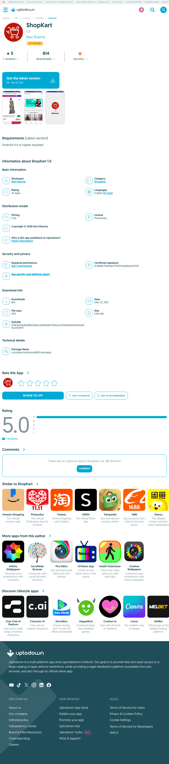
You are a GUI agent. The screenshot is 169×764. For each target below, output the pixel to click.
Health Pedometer (110, 566)
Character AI (104, 2)
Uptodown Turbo (74, 732)
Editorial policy (18, 720)
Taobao (61, 514)
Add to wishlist (81, 395)
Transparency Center (23, 726)
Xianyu (158, 514)
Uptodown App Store (73, 708)
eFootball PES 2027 (35, 2)
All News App (86, 566)
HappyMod (86, 621)
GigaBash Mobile (152, 2)
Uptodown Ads (69, 726)
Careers (14, 744)
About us (15, 708)
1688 (134, 514)
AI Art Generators (133, 2)
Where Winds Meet (16, 2)
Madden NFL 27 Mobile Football (59, 2)
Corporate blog (19, 738)
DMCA (114, 733)
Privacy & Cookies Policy (126, 714)
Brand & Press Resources (25, 732)
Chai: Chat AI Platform (13, 623)
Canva (134, 621)
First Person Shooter (85, 2)
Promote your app (71, 720)
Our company (18, 714)
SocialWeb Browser (37, 568)
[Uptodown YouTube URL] (11, 685)
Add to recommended (113, 395)
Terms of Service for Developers (131, 726)
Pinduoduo (37, 514)
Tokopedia (110, 514)
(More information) (22, 241)
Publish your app (70, 714)
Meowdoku (118, 2)
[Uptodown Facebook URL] (48, 685)
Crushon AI (110, 621)
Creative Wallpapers (134, 568)
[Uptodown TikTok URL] (19, 685)
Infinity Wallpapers (13, 568)
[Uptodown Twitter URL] (26, 685)
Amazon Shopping (13, 514)
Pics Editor (61, 566)
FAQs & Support (69, 738)
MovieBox (62, 621)
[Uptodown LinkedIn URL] (41, 685)
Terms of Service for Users (127, 708)
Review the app (33, 395)
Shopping (100, 181)
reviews (9, 59)
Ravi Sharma (35, 37)
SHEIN (85, 514)
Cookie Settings (120, 720)
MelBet (158, 621)
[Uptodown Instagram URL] (34, 685)
